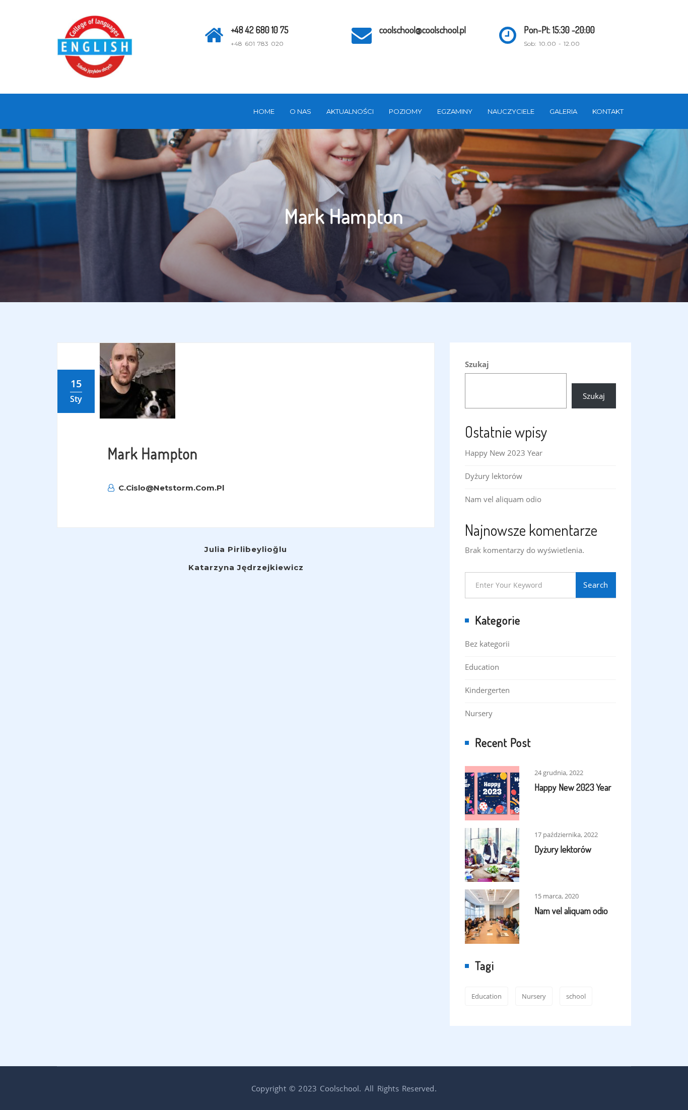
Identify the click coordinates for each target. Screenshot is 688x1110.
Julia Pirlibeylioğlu (245, 549)
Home (263, 111)
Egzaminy (454, 111)
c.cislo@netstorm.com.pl (171, 488)
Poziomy (405, 111)
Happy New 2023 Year (503, 453)
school (576, 996)
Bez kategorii (487, 644)
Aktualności (350, 111)
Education (482, 667)
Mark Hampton (153, 453)
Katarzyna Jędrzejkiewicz (246, 567)
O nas (300, 111)
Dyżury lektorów (493, 476)
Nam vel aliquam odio (503, 499)
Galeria (563, 111)
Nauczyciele (511, 111)
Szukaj (477, 364)
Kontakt (608, 111)
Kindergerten (487, 690)
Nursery (479, 713)
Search (595, 585)
